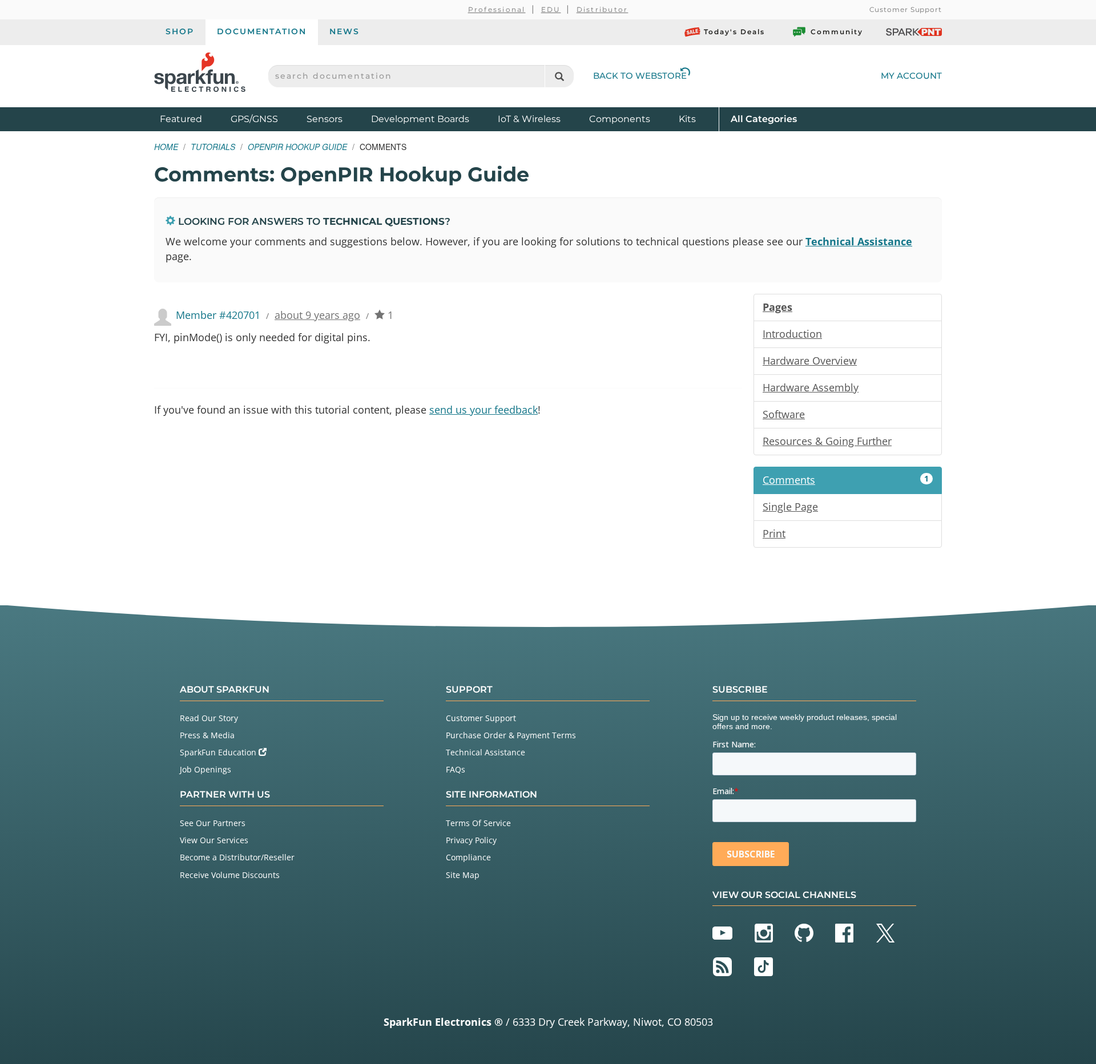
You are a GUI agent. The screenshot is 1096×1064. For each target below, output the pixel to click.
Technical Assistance (858, 241)
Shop (180, 31)
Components (619, 119)
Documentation (262, 31)
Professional (497, 9)
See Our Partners (212, 823)
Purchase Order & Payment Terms (511, 735)
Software (784, 414)
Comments (846, 480)
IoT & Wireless (529, 119)
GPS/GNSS (254, 119)
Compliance (468, 857)
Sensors (324, 119)
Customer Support (905, 9)
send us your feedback (483, 409)
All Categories (764, 118)
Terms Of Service (478, 823)
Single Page (790, 506)
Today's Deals (734, 31)
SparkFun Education (219, 752)
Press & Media (207, 735)
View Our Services (214, 840)
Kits (687, 119)
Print (774, 533)
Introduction (792, 334)
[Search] (559, 76)
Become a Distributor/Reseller (237, 857)
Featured (192, 118)
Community (837, 31)
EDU (551, 9)
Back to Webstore (640, 75)
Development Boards (420, 119)
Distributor (602, 9)
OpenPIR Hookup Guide (297, 146)
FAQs (455, 769)
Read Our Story (209, 718)
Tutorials (213, 146)
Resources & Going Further (827, 441)
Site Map (463, 874)
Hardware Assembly (811, 387)
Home (166, 146)
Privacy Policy (471, 840)
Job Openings (205, 769)
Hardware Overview (810, 360)
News (344, 31)
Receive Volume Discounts (230, 874)
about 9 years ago (317, 315)
